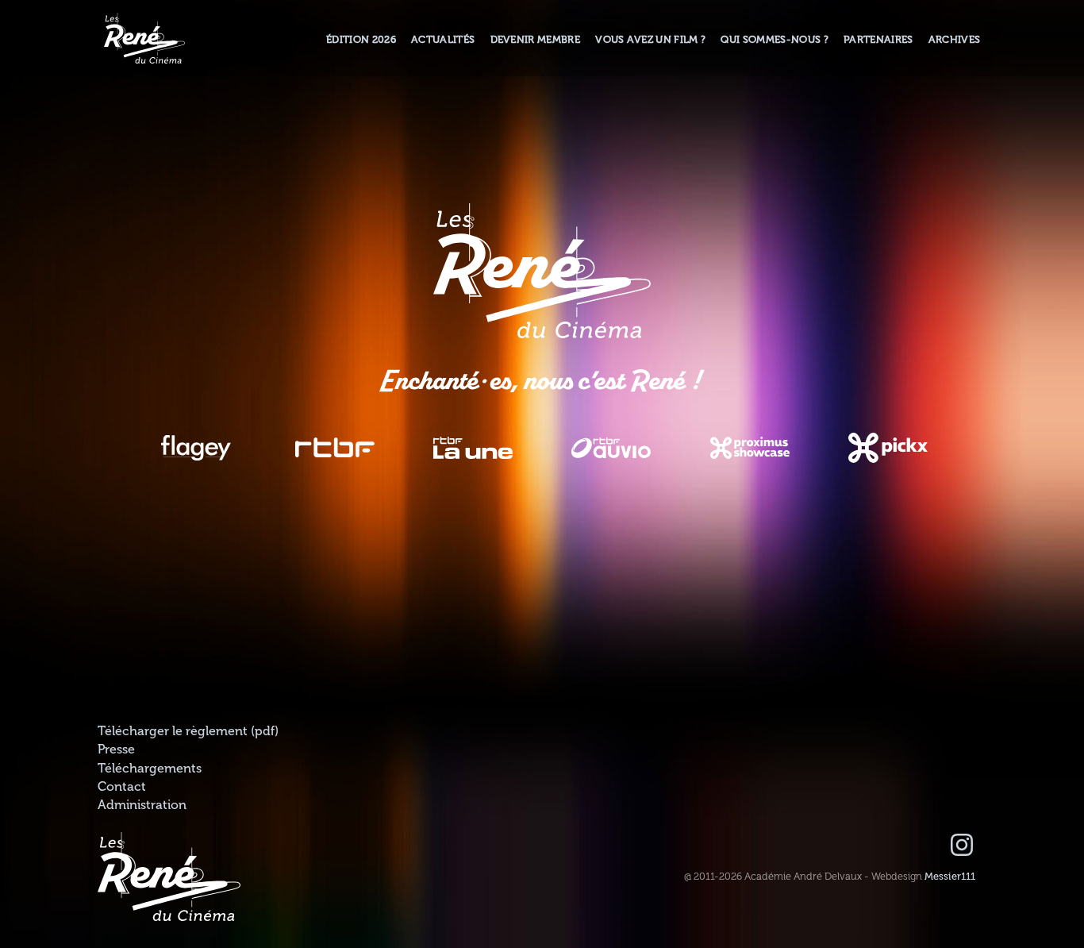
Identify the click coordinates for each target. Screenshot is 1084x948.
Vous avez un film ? (650, 39)
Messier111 (949, 876)
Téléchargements (150, 768)
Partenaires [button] (878, 39)
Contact (122, 787)
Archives (954, 39)
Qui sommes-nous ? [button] (774, 39)
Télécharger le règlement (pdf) (188, 731)
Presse (116, 749)
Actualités (443, 39)
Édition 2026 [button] (361, 39)
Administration (142, 805)
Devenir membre (535, 39)
